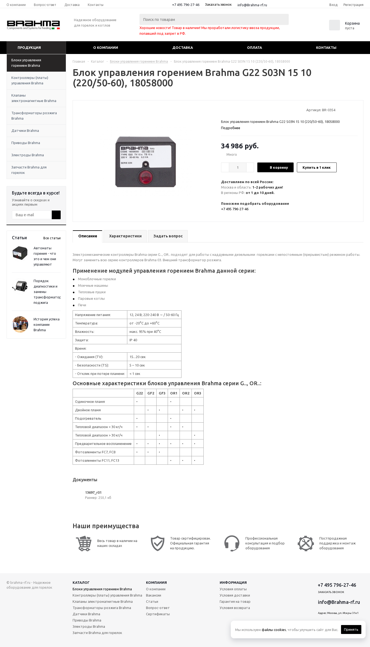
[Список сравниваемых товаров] (304, 26)
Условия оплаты (233, 589)
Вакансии (153, 595)
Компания (156, 582)
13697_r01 (93, 492)
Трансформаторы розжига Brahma (34, 115)
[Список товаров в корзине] (345, 28)
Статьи (152, 601)
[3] (233, 109)
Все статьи (52, 238)
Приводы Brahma (25, 143)
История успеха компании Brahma (47, 324)
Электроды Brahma (27, 155)
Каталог (81, 582)
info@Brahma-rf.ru (252, 5)
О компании (105, 47)
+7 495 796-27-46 (185, 5)
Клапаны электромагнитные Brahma (33, 98)
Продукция (29, 47)
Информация (233, 582)
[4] (239, 109)
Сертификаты (158, 614)
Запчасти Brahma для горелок (29, 169)
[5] (244, 109)
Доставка (182, 47)
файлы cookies (274, 630)
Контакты (326, 47)
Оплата (254, 47)
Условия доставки (235, 595)
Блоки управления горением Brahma (26, 62)
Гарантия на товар (235, 601)
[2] (228, 109)
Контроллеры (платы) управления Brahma (29, 80)
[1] (223, 109)
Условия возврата (235, 608)
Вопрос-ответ (158, 608)
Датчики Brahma (25, 130)
